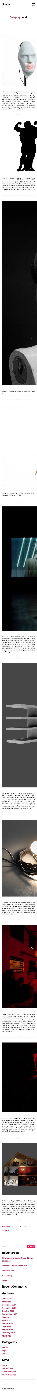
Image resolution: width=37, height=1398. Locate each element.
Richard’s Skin (8, 1270)
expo (4, 1350)
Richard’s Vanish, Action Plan (14, 1266)
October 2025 (8, 1311)
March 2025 (7, 1323)
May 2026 (6, 1302)
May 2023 (6, 1336)
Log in (4, 1365)
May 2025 (6, 1317)
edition (5, 1347)
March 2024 (7, 1330)
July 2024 (6, 1326)
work (4, 1354)
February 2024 (8, 1333)
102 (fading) (7, 1275)
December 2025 (9, 1305)
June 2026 (7, 1299)
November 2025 (9, 1308)
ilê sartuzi (6, 4)
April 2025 (6, 1320)
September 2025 (9, 1314)
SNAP (4, 1280)
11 (29, 1226)
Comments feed (9, 1371)
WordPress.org (9, 1374)
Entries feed (7, 1368)
